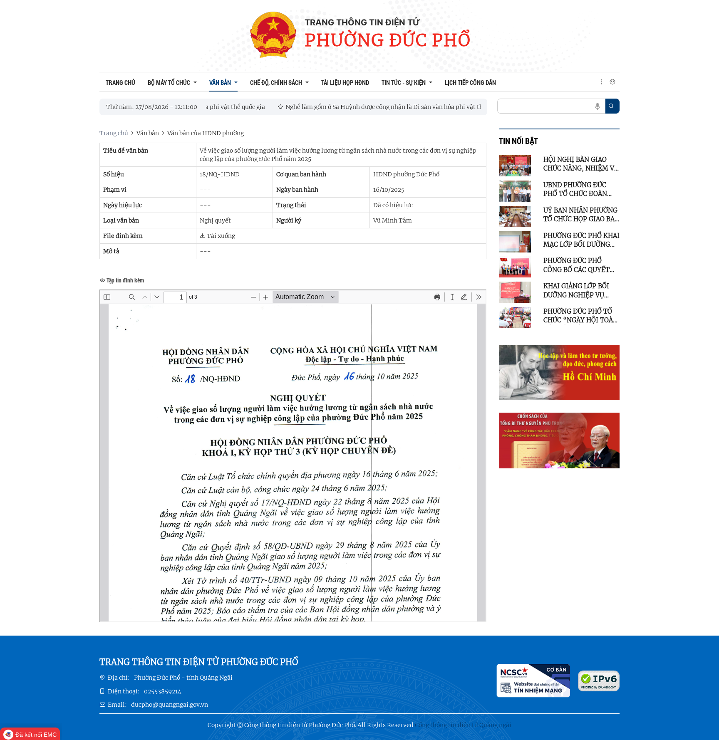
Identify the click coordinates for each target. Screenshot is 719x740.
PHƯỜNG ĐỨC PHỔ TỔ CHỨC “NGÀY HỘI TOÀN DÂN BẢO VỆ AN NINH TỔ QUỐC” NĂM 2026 (580, 316)
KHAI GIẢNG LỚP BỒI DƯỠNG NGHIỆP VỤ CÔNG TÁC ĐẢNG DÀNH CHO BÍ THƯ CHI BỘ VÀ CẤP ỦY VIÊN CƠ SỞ (579, 290)
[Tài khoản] (612, 82)
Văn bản (147, 133)
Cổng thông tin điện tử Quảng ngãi (463, 725)
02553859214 (162, 691)
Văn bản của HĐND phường (205, 133)
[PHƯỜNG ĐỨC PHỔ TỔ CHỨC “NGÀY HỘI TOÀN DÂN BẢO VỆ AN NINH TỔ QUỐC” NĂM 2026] (515, 317)
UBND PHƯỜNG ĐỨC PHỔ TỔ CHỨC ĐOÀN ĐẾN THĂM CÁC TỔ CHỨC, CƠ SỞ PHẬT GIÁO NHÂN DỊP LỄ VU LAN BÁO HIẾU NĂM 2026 (578, 189)
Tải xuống (220, 236)
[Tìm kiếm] (611, 106)
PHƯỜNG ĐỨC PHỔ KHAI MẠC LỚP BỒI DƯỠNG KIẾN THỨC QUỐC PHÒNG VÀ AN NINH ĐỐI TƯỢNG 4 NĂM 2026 (581, 240)
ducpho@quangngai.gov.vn (169, 704)
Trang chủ (113, 133)
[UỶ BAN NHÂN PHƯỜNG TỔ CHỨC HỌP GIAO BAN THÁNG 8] (515, 216)
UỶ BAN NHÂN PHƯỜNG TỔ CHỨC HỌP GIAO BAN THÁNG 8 (581, 215)
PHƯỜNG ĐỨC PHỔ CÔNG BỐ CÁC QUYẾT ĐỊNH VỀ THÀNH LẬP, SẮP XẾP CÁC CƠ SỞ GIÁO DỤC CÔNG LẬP (577, 265)
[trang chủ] (273, 36)
